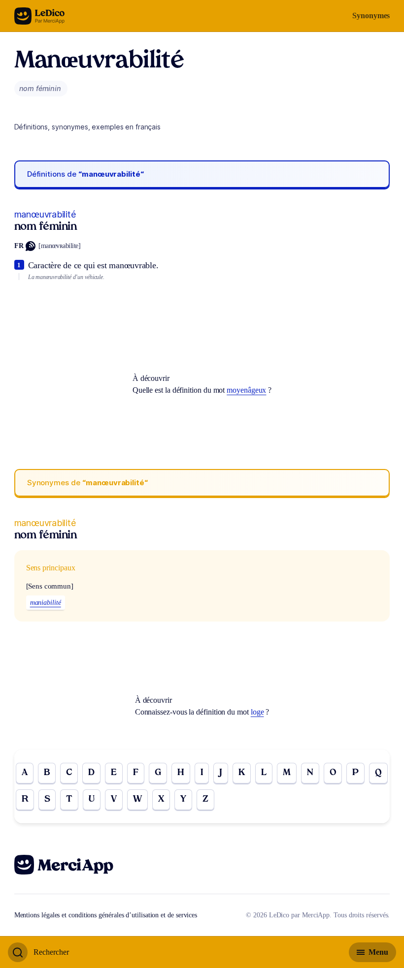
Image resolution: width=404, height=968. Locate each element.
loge (257, 712)
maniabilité (45, 602)
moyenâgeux (246, 390)
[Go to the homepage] (39, 16)
